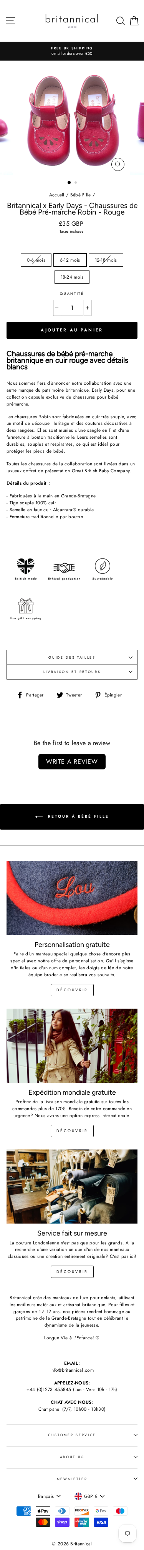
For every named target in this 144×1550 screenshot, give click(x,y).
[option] (72, 51)
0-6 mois (36, 260)
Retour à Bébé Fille (77, 816)
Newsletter (72, 1478)
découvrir (72, 990)
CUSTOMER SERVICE (72, 1434)
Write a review (72, 761)
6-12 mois (70, 260)
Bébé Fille (80, 194)
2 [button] (76, 183)
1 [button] (69, 183)
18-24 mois (72, 277)
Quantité (72, 293)
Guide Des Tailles (72, 657)
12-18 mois (106, 260)
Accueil (57, 194)
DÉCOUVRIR (72, 1131)
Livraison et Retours (72, 671)
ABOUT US (72, 1456)
